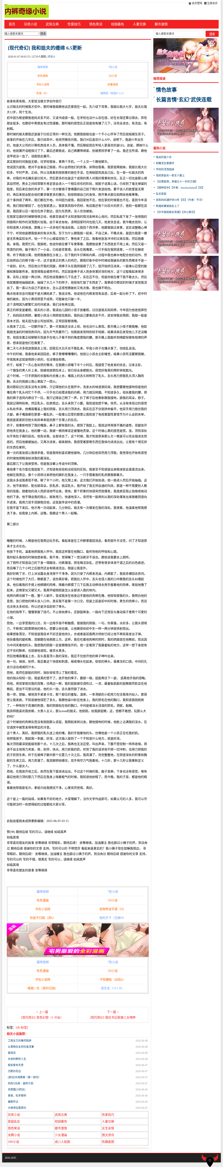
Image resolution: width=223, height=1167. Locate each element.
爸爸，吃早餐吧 (17, 1095)
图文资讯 (108, 1135)
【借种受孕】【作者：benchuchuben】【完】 (180, 187)
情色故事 (166, 90)
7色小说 (112, 67)
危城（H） (42, 93)
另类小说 (30, 24)
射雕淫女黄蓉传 (165, 163)
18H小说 (13, 1141)
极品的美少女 (164, 157)
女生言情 (108, 1128)
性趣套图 (108, 1141)
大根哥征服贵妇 (17, 1107)
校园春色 (117, 24)
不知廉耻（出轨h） (113, 979)
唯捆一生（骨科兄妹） (42, 988)
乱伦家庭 (161, 193)
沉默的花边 (14, 1071)
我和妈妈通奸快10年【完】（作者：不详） (180, 200)
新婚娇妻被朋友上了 (167, 206)
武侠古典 (52, 24)
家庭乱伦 (14, 1121)
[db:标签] (22, 1027)
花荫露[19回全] (16, 1089)
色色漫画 (42, 75)
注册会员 (212, 3)
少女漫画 (61, 1135)
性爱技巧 (74, 24)
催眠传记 (13, 1101)
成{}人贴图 (62, 1141)
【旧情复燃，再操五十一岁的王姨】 (177, 181)
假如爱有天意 (16, 1065)
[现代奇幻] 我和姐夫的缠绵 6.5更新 (45, 48)
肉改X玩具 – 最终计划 (20, 1083)
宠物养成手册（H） (112, 909)
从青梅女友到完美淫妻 (21, 1046)
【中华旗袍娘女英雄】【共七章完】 (176, 212)
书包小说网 (42, 84)
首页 (12, 24)
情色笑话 (95, 24)
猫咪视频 (42, 67)
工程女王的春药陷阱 (19, 1040)
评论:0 (51, 56)
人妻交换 (139, 24)
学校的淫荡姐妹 (165, 169)
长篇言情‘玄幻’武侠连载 (184, 100)
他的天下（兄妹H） (112, 917)
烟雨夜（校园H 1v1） (112, 93)
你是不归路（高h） (43, 917)
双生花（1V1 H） (112, 988)
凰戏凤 (12, 1052)
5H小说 (112, 75)
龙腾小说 (14, 1135)
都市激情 (161, 24)
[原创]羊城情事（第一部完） (24, 1077)
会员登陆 (196, 3)
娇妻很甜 (113, 84)
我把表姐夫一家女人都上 (170, 175)
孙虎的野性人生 (17, 1059)
